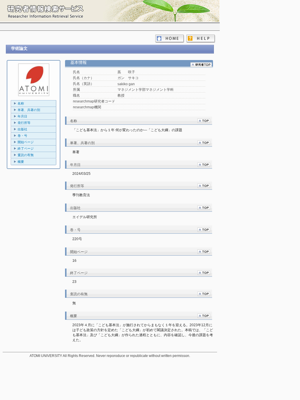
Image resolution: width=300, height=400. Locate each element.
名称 (21, 103)
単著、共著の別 (29, 110)
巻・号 (22, 135)
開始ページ (26, 142)
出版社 (22, 129)
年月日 (22, 116)
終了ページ (26, 148)
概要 (21, 161)
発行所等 (24, 122)
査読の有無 (26, 155)
